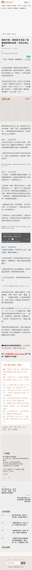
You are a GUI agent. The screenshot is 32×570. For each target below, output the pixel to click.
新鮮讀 (4, 5)
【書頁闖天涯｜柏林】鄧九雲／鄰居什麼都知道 (20, 531)
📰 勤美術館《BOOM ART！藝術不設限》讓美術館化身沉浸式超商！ (16, 419)
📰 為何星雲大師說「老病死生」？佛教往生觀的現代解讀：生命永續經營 (16, 393)
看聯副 (9, 5)
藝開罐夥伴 (23, 8)
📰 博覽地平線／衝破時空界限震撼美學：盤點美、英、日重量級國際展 (16, 406)
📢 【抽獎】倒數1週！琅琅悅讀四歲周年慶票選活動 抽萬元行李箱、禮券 (16, 372)
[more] (27, 99)
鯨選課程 (13, 34)
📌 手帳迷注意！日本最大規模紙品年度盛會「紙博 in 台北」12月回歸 (16, 379)
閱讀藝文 (16, 8)
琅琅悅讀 (4, 34)
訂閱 (23, 563)
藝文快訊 (4, 8)
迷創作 (25, 5)
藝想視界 (10, 8)
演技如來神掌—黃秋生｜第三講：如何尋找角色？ (20, 516)
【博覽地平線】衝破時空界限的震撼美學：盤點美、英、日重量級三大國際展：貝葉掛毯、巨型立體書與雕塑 (20, 542)
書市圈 (14, 5)
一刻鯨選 (15, 48)
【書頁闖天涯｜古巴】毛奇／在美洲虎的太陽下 (20, 524)
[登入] (27, 2)
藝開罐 (20, 5)
